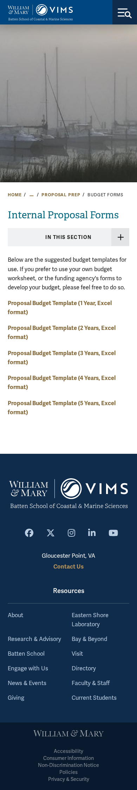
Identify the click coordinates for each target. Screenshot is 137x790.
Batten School (26, 653)
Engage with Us (28, 668)
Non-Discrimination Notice (68, 765)
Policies (68, 772)
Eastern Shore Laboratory (90, 620)
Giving (16, 697)
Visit (77, 653)
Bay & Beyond (89, 639)
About (15, 615)
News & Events (27, 683)
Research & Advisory (34, 639)
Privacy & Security (68, 779)
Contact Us (68, 566)
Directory (84, 668)
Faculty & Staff (91, 683)
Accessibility (68, 751)
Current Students (94, 697)
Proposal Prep (60, 195)
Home (14, 195)
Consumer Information (68, 758)
